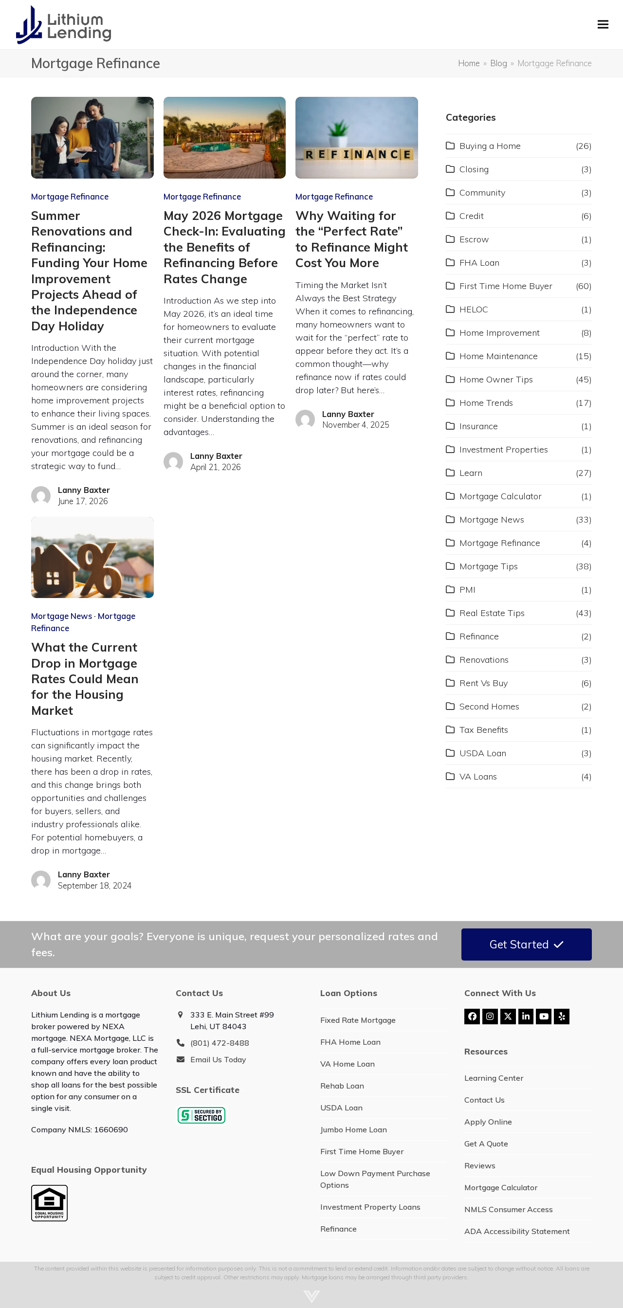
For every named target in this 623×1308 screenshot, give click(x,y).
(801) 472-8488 (219, 1043)
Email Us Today (218, 1059)
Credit (471, 215)
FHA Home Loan (350, 1042)
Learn (470, 472)
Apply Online (488, 1121)
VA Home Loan (347, 1064)
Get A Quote (486, 1143)
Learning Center (493, 1078)
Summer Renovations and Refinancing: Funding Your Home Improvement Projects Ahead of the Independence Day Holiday (89, 270)
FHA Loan (479, 262)
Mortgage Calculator (500, 496)
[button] (603, 24)
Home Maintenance (498, 356)
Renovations (484, 659)
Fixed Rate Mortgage (358, 1020)
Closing (474, 169)
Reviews (479, 1165)
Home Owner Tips (496, 379)
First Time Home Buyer (505, 285)
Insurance (478, 426)
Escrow (474, 239)
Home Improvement (499, 332)
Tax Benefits (483, 729)
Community (482, 192)
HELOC (473, 309)
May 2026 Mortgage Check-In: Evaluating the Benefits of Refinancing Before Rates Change (225, 247)
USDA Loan (482, 753)
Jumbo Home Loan (353, 1129)
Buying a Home (490, 145)
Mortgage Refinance (70, 196)
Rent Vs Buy (483, 683)
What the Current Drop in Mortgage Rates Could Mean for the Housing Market (85, 678)
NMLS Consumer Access (508, 1209)
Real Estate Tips (492, 612)
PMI (467, 589)
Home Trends (486, 402)
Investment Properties (503, 449)
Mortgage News (61, 616)
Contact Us (484, 1100)
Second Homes (489, 706)
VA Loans (478, 776)
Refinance (479, 636)
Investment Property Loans (370, 1207)
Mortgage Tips (488, 566)
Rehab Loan (342, 1085)
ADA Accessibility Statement (517, 1231)
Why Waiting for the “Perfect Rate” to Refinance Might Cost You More (351, 239)
